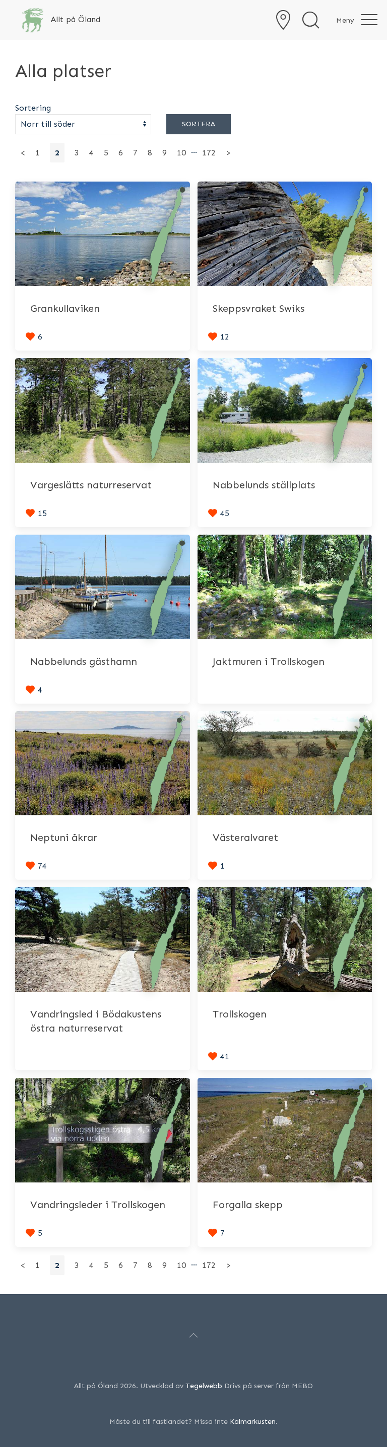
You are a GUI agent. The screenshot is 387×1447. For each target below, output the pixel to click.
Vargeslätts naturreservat (91, 485)
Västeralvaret (245, 837)
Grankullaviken (65, 308)
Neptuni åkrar (63, 837)
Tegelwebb (203, 1386)
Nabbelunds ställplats (264, 485)
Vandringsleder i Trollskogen (97, 1205)
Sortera (198, 124)
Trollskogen (240, 1014)
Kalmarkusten (253, 1421)
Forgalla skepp (248, 1205)
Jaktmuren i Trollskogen (269, 661)
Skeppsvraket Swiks (258, 308)
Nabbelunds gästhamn (83, 661)
